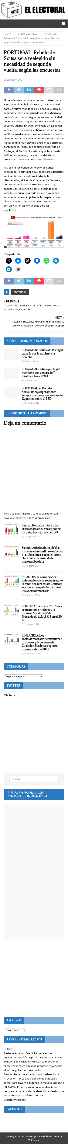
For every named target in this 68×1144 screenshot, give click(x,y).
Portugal (19, 292)
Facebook (14, 1109)
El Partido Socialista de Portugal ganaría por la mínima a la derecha (42, 353)
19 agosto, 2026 (31, 653)
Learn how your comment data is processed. (32, 515)
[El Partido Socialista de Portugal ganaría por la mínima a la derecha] (11, 354)
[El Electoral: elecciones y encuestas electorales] (34, 17)
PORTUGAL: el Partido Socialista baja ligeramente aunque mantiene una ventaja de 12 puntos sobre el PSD (42, 393)
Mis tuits (9, 695)
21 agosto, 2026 (31, 624)
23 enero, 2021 (15, 80)
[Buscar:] (34, 779)
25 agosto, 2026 (32, 536)
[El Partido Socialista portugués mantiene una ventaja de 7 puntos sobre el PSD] (11, 373)
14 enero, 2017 (31, 380)
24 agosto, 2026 (32, 565)
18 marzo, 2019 (31, 403)
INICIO (8, 1049)
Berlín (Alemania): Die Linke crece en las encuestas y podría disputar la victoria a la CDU (41, 529)
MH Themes (34, 1140)
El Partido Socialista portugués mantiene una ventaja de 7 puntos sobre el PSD (42, 372)
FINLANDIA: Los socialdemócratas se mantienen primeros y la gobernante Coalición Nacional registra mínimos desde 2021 (42, 642)
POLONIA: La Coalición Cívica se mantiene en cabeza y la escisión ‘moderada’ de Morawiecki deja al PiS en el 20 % (42, 613)
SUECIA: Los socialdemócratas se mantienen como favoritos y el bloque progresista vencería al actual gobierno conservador (33, 1065)
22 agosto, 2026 (32, 595)
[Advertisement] (34, 735)
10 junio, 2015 (31, 361)
